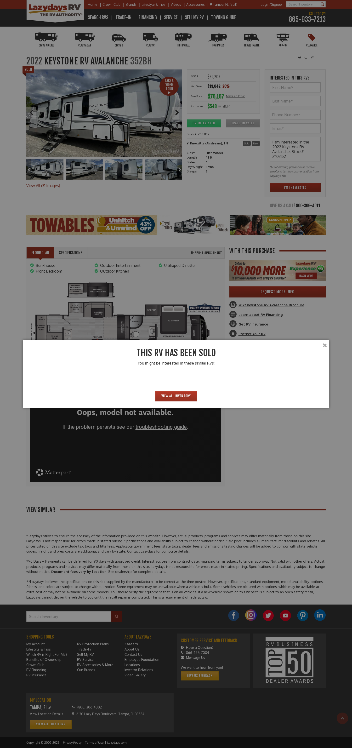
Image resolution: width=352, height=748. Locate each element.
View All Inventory (176, 396)
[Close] (324, 345)
